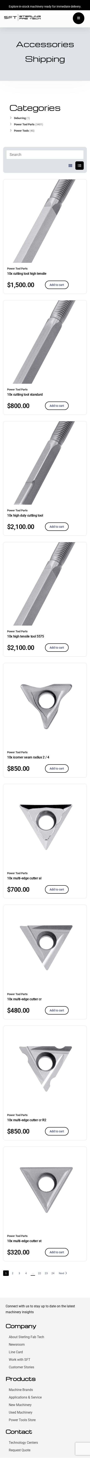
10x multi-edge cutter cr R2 (26, 1120)
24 (52, 1273)
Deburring (20, 118)
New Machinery (20, 1405)
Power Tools (21, 130)
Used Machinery (20, 1412)
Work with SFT (19, 1360)
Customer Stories (21, 1367)
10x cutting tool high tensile (26, 274)
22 (39, 1273)
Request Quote (19, 1450)
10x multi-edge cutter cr (24, 999)
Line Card (16, 1352)
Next (61, 1273)
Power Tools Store (22, 1420)
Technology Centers (23, 1443)
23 (46, 1273)
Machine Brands (21, 1390)
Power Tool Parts (17, 268)
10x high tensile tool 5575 (25, 636)
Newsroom (17, 1345)
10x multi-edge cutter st (24, 1241)
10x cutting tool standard (25, 395)
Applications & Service (25, 1397)
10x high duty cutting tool (25, 515)
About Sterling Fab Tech (26, 1337)
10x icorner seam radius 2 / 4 (28, 757)
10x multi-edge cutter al (24, 878)
